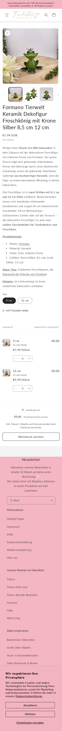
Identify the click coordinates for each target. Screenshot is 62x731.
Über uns (12, 557)
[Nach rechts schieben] (58, 95)
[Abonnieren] (51, 500)
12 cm (25, 300)
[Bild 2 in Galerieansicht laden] (31, 94)
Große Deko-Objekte (19, 647)
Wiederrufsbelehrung (19, 549)
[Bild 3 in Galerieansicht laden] (46, 94)
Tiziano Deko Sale (17, 587)
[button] (7, 15)
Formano (24, 243)
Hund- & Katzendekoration (22, 655)
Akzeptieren (30, 705)
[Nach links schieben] (4, 95)
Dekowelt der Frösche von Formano (24, 274)
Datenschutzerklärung (19, 542)
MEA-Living (13, 618)
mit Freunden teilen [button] (17, 310)
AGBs (10, 534)
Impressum (13, 526)
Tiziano (11, 579)
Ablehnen (30, 714)
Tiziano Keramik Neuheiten (22, 594)
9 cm (9, 300)
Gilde (10, 610)
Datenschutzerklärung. (29, 696)
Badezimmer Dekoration (21, 639)
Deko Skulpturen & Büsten (22, 663)
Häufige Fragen (15, 518)
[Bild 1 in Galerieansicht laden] (15, 94)
